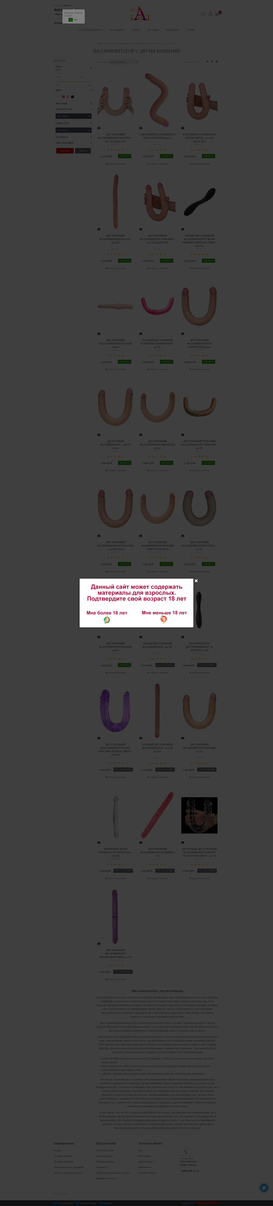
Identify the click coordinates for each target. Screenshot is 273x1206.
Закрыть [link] (196, 581)
